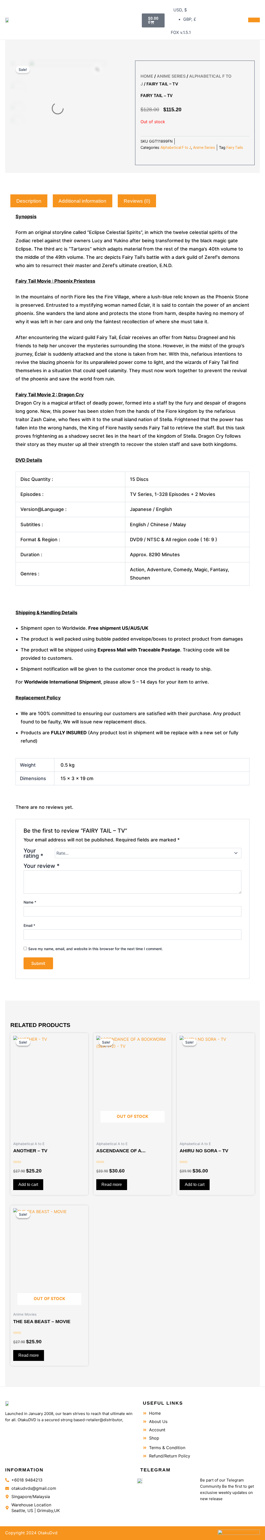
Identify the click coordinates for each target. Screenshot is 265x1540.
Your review (42, 865)
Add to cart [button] (28, 1184)
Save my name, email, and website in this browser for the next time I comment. (95, 949)
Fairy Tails (234, 147)
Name (30, 902)
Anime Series (171, 76)
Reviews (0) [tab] (137, 201)
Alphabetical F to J (175, 147)
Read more (111, 1184)
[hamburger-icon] (254, 20)
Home (147, 76)
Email (29, 925)
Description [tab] (28, 201)
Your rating (33, 853)
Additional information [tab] (82, 201)
